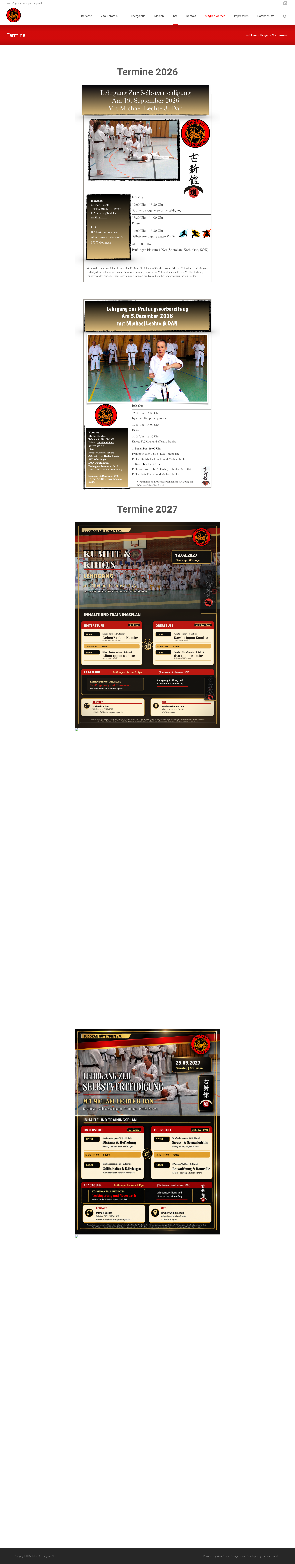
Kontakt (191, 16)
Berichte (86, 16)
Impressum (241, 16)
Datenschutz (265, 16)
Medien (159, 16)
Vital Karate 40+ (111, 16)
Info (175, 16)
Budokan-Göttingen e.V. (259, 35)
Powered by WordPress (216, 1556)
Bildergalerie (137, 16)
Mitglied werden (215, 16)
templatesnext (270, 1556)
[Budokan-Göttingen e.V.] (10, 15)
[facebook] (285, 5)
